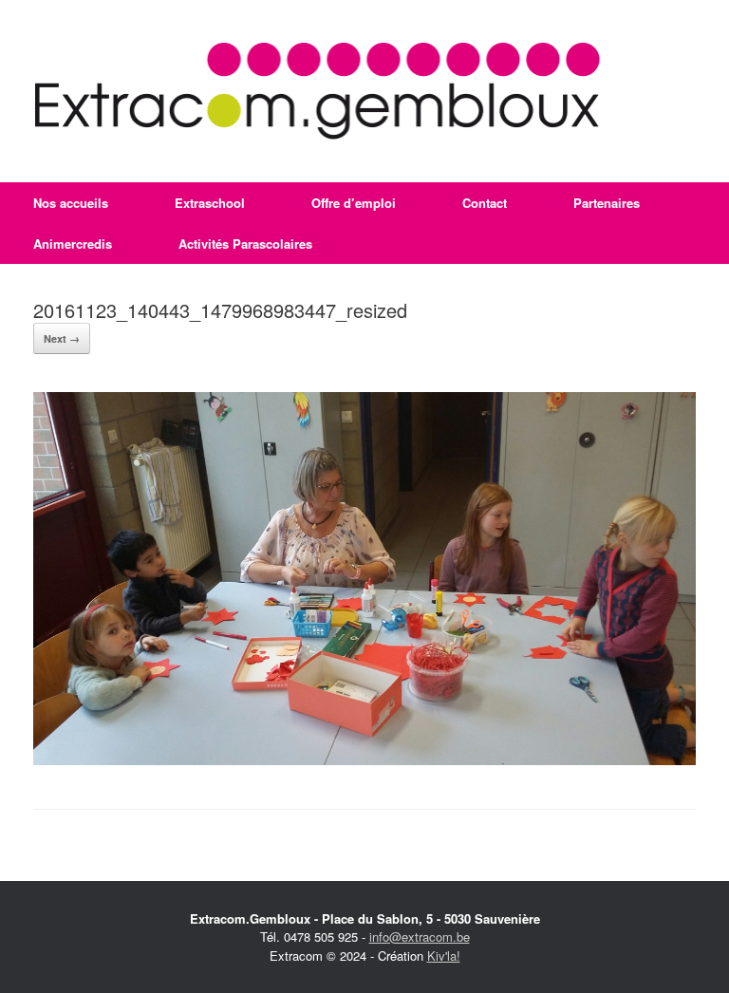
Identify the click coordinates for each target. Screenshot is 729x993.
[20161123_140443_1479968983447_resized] (364, 760)
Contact (484, 203)
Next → (62, 338)
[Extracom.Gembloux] (317, 91)
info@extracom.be (419, 936)
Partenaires (606, 203)
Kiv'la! (443, 955)
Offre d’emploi (353, 203)
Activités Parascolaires (245, 243)
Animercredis (72, 243)
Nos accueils (70, 203)
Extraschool (210, 203)
